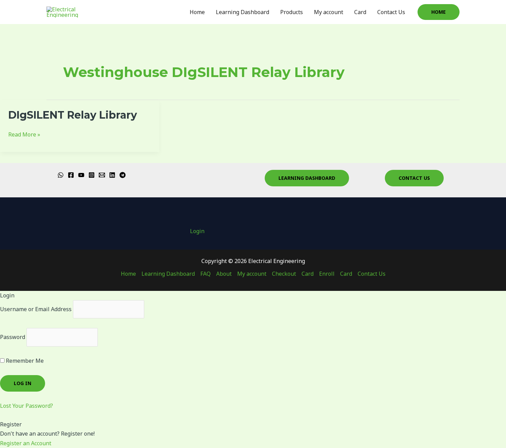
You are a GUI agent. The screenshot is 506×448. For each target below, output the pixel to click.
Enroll (327, 273)
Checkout (284, 273)
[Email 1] (102, 175)
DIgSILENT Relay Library (72, 115)
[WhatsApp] (60, 175)
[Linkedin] (112, 175)
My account (328, 12)
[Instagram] (91, 175)
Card (360, 12)
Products (291, 12)
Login (197, 231)
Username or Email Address (36, 309)
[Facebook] (71, 175)
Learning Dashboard (242, 12)
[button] (439, 12)
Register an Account (25, 443)
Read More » (24, 134)
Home (197, 12)
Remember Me (24, 360)
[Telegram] (122, 175)
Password (12, 337)
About (224, 273)
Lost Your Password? (26, 405)
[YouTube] (81, 175)
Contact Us (391, 12)
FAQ (205, 273)
